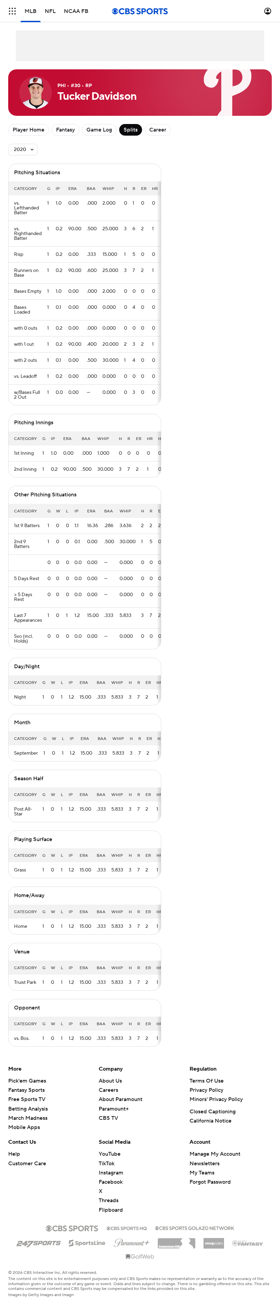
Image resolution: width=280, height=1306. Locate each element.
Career (157, 129)
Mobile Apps (24, 1127)
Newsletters (205, 1163)
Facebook (111, 1182)
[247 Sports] (38, 1241)
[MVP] (214, 1240)
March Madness (27, 1118)
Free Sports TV (26, 1099)
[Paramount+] (132, 1241)
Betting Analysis (28, 1108)
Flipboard (111, 1210)
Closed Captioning (213, 1111)
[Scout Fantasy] (248, 1242)
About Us (110, 1080)
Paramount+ (114, 1108)
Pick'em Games (27, 1080)
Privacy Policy (206, 1090)
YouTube (110, 1154)
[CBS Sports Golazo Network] (194, 1227)
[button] (12, 11)
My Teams (202, 1172)
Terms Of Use (207, 1080)
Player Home (28, 129)
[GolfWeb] (140, 1256)
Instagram (111, 1172)
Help (14, 1154)
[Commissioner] (176, 1240)
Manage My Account (215, 1154)
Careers (108, 1090)
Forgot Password (210, 1182)
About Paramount (120, 1099)
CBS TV (108, 1118)
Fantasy (65, 129)
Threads (108, 1200)
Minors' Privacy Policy (216, 1099)
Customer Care (27, 1163)
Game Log (99, 129)
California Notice (211, 1120)
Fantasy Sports (26, 1090)
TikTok (106, 1163)
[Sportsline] (87, 1242)
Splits (131, 129)
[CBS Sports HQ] (127, 1227)
